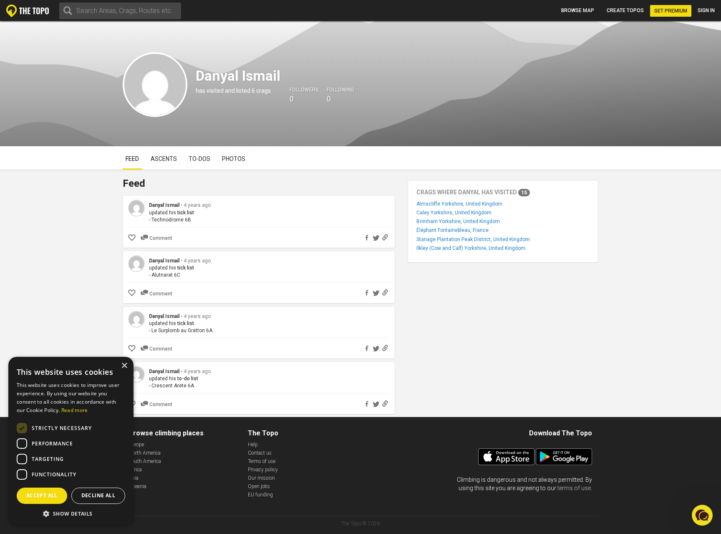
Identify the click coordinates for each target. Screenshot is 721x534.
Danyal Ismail (164, 205)
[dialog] (71, 441)
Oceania (137, 486)
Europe (136, 445)
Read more (74, 410)
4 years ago (197, 205)
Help (253, 445)
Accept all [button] (42, 495)
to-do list (187, 378)
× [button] (124, 366)
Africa (135, 470)
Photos (233, 158)
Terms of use (261, 461)
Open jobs (259, 486)
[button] (71, 513)
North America (145, 453)
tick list (185, 213)
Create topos (625, 10)
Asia (134, 478)
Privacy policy (263, 470)
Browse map (577, 10)
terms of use (574, 488)
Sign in (706, 10)
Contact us (260, 453)
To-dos (199, 158)
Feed (132, 158)
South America (145, 461)
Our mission (261, 478)
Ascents (164, 158)
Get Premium (670, 11)
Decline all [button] (98, 495)
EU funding (260, 495)
